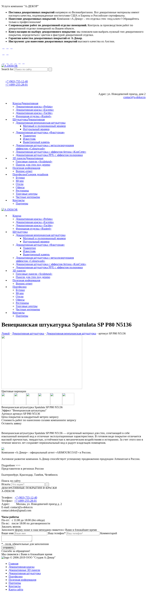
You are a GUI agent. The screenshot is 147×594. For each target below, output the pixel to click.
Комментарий (108, 533)
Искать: (6, 484)
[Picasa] (11, 62)
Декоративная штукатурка (28, 333)
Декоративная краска (21, 566)
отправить (8, 547)
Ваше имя (7, 533)
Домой (5, 333)
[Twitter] (11, 47)
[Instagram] (73, 50)
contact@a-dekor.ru (134, 97)
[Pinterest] (15, 62)
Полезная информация (22, 579)
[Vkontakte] (73, 56)
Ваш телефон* (57, 533)
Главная (13, 563)
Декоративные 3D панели (24, 570)
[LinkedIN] (7, 62)
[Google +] (7, 47)
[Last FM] (7, 53)
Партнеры (15, 582)
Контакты (15, 586)
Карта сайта (16, 589)
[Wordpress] (20, 62)
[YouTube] (73, 59)
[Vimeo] (3, 53)
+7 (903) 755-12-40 (16, 81)
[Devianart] (3, 62)
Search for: (7, 69)
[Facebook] (3, 47)
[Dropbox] (23, 62)
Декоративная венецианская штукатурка (71, 333)
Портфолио (16, 576)
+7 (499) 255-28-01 (16, 84)
